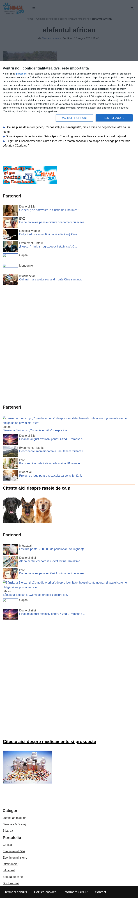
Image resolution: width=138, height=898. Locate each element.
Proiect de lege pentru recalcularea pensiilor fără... (51, 475)
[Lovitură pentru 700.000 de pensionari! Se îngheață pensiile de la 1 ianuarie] (10, 550)
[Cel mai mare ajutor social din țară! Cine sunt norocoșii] (10, 280)
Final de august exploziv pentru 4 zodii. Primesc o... (52, 439)
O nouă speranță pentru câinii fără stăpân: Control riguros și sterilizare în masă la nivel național (66, 136)
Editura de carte (13, 876)
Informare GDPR (76, 892)
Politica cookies (45, 892)
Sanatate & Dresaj (14, 824)
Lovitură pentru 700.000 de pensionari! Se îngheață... (53, 549)
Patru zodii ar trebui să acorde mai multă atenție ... (51, 463)
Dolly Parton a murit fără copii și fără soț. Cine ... (49, 234)
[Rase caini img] (27, 521)
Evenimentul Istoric (15, 857)
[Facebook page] (30, 182)
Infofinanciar (10, 864)
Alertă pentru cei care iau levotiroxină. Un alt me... (50, 561)
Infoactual (9, 870)
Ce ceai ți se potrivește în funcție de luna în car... (49, 209)
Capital (7, 844)
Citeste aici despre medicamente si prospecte (49, 741)
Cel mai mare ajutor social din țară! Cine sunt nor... (51, 279)
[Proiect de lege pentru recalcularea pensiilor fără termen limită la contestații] (10, 476)
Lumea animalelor (14, 817)
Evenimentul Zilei (14, 851)
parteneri (21, 73)
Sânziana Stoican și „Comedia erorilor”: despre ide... (36, 430)
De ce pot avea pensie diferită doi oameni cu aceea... (53, 222)
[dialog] (69, 93)
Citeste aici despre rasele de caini (37, 488)
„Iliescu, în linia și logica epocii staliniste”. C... (48, 246)
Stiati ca (8, 830)
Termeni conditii (15, 892)
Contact (100, 892)
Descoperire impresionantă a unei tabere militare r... (52, 451)
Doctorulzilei (11, 883)
